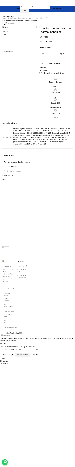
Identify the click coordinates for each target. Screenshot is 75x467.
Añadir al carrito (55, 63)
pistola (5, 28)
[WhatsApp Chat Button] (5, 462)
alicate (5, 31)
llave (4, 35)
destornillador (8, 21)
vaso (4, 24)
